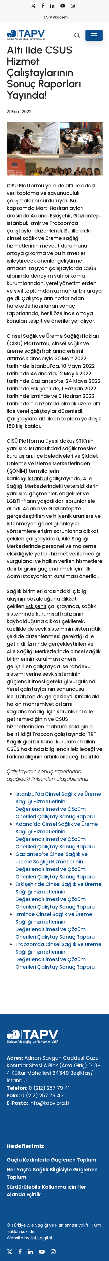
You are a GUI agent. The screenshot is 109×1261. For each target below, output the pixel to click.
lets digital (41, 1238)
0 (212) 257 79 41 (49, 1088)
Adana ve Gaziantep (49, 508)
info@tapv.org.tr (49, 1103)
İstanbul (38, 478)
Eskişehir (36, 606)
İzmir (32, 643)
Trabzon (25, 696)
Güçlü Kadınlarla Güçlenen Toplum (52, 1159)
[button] (93, 35)
